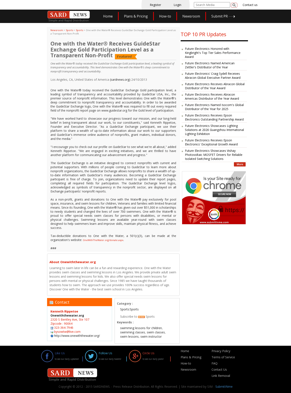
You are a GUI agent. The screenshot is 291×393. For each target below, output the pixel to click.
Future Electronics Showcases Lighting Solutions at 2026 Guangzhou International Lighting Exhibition (214, 130)
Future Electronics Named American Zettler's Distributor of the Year (210, 65)
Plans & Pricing (136, 16)
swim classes (156, 332)
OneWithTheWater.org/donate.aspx (103, 240)
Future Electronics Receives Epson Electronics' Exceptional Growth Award (211, 142)
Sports (69, 30)
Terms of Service (223, 357)
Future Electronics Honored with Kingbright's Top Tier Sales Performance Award (213, 53)
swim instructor (151, 336)
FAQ (215, 363)
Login (177, 5)
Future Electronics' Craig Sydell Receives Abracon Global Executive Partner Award (213, 76)
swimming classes (132, 332)
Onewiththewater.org (67, 315)
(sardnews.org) (120, 79)
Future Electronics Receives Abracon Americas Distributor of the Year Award (212, 96)
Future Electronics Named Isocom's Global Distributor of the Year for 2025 (214, 107)
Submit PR (219, 16)
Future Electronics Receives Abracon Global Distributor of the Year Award (215, 86)
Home (108, 16)
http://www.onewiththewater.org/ (77, 336)
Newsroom (191, 16)
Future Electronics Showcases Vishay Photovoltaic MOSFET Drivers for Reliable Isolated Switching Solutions (213, 155)
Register (155, 5)
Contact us (250, 5)
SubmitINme (224, 386)
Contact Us (219, 369)
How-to (165, 16)
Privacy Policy (221, 351)
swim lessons (129, 336)
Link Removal (221, 376)
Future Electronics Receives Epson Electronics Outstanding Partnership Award (214, 117)
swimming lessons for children (141, 328)
